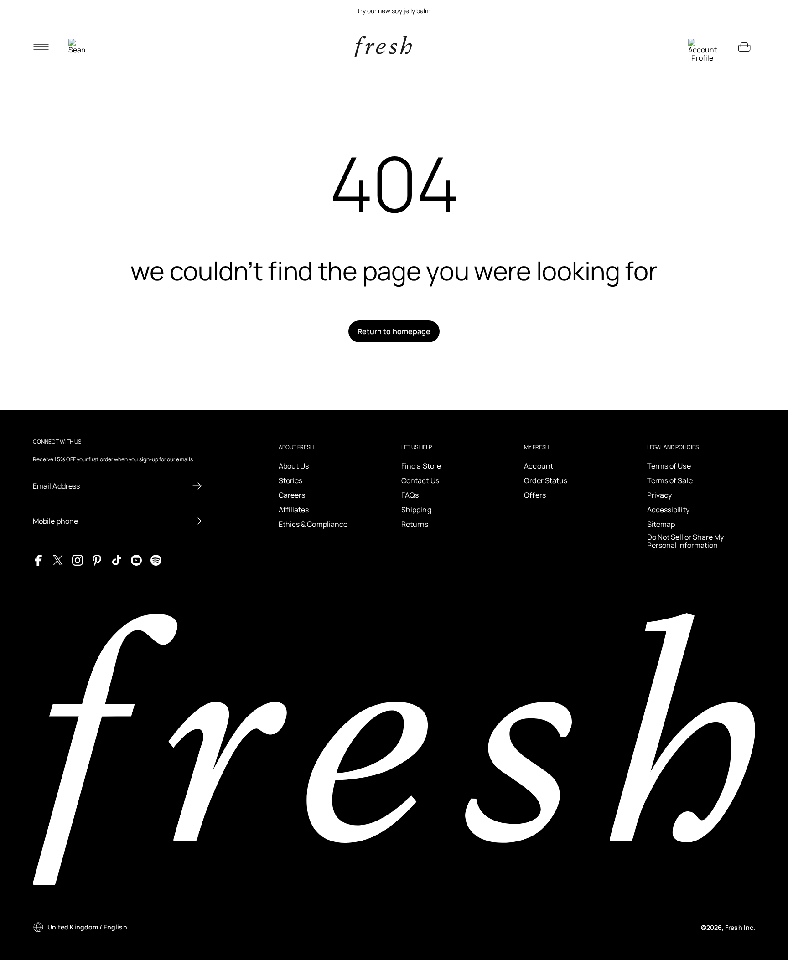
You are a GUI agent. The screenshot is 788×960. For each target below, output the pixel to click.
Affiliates (294, 510)
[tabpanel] (394, 11)
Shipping (416, 510)
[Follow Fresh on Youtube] (136, 560)
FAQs (410, 495)
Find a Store (421, 466)
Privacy (659, 495)
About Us (294, 466)
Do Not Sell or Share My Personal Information (685, 541)
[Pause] (744, 11)
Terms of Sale (670, 480)
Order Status (545, 480)
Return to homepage (394, 331)
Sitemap (661, 524)
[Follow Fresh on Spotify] (155, 560)
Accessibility (668, 510)
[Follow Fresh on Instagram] (77, 560)
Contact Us (420, 480)
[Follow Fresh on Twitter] (57, 560)
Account (538, 466)
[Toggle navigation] (41, 47)
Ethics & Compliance (313, 524)
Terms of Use (669, 466)
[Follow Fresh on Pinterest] (97, 560)
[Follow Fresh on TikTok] (116, 560)
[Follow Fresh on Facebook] (38, 560)
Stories (291, 480)
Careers (292, 495)
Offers (534, 495)
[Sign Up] (197, 485)
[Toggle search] (76, 47)
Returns (415, 524)
